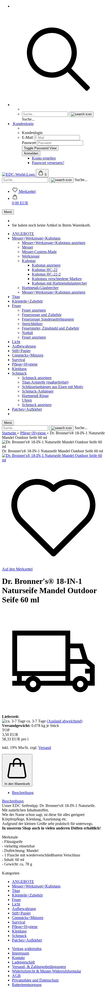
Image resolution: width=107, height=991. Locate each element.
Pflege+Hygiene (25, 364)
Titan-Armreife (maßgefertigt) (45, 382)
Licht (16, 342)
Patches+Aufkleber (27, 409)
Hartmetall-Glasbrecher (40, 288)
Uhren (27, 400)
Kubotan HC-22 (44, 270)
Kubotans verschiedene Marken (57, 279)
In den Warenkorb (17, 784)
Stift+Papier (21, 351)
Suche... (28, 119)
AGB (16, 975)
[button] (20, 200)
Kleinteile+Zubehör (27, 301)
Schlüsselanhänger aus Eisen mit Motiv (52, 387)
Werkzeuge (31, 256)
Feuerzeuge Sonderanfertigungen (48, 319)
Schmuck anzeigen (37, 378)
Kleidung (19, 369)
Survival (18, 360)
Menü (8, 212)
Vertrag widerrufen (27, 948)
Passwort (29, 143)
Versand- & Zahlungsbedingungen (39, 966)
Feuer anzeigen (34, 310)
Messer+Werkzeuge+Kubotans (36, 238)
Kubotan (29, 261)
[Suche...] (81, 114)
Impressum (20, 953)
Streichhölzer (32, 324)
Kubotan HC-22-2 (46, 274)
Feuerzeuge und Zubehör (41, 315)
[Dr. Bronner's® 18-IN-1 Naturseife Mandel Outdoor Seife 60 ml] (53, 460)
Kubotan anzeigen (46, 265)
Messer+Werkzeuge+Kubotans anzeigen (53, 243)
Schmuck (19, 373)
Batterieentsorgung (27, 984)
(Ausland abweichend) (64, 721)
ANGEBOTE (23, 234)
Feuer (16, 306)
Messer (27, 247)
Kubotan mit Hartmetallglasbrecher (59, 283)
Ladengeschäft (23, 962)
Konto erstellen (44, 158)
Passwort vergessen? (48, 163)
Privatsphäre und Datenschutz (35, 980)
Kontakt (18, 957)
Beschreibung (23, 792)
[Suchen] (58, 105)
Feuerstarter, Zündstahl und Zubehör (50, 328)
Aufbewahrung (24, 346)
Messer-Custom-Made (39, 252)
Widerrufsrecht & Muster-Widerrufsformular (46, 971)
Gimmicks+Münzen (27, 355)
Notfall (27, 333)
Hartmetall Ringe (35, 396)
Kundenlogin (23, 124)
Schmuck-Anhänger (38, 391)
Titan (16, 297)
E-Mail (27, 137)
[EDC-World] (19, 174)
